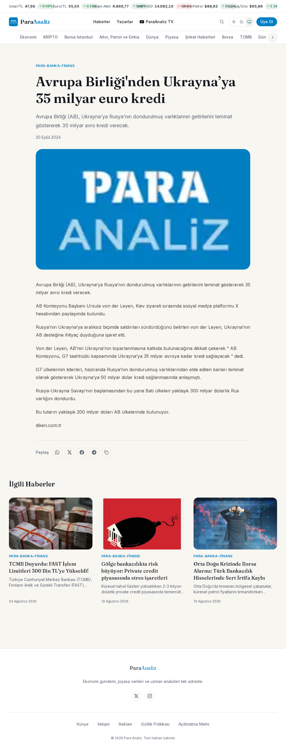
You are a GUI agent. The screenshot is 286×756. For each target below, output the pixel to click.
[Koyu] (242, 22)
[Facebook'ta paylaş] (82, 452)
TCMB (246, 37)
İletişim (103, 724)
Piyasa (171, 37)
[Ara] (222, 22)
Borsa (227, 37)
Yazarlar (125, 21)
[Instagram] (150, 696)
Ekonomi (28, 37)
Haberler (101, 21)
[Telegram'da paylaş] (94, 452)
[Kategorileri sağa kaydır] (272, 37)
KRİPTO (50, 37)
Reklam (125, 724)
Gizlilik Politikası (155, 724)
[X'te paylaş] (70, 452)
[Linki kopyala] (106, 452)
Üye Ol (266, 21)
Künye (83, 724)
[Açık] (234, 22)
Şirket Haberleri (200, 37)
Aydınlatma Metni (193, 724)
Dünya (152, 37)
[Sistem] (249, 22)
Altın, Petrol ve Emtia (119, 37)
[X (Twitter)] (136, 696)
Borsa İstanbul (79, 37)
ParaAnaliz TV (159, 21)
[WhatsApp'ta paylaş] (57, 452)
